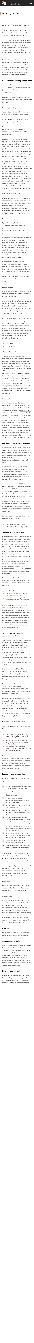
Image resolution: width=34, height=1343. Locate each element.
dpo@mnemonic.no (22, 983)
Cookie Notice (7, 134)
